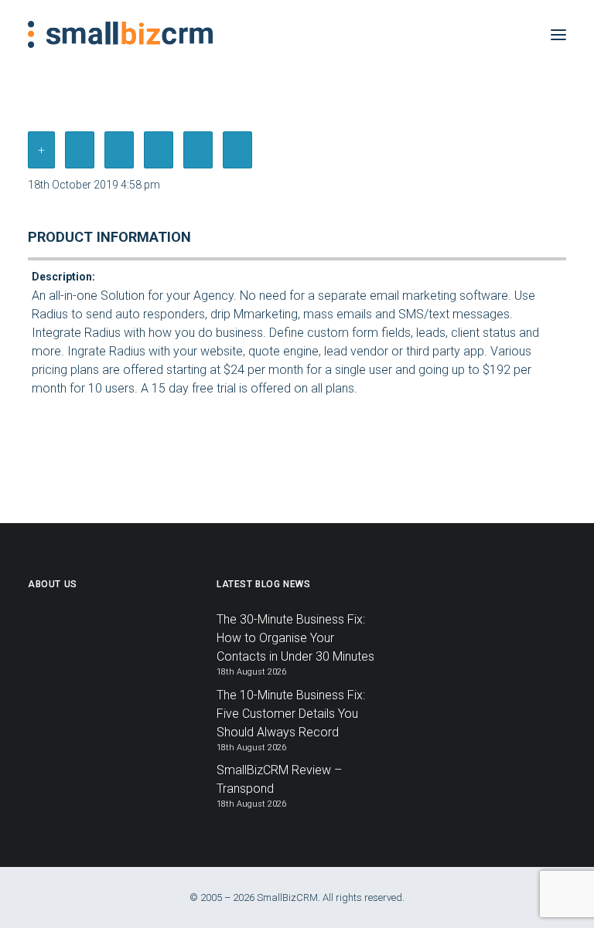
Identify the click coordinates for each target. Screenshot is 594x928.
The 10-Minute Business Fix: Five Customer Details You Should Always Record (291, 713)
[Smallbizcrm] (120, 34)
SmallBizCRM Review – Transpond (279, 779)
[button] (558, 34)
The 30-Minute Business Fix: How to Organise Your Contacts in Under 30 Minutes (295, 638)
